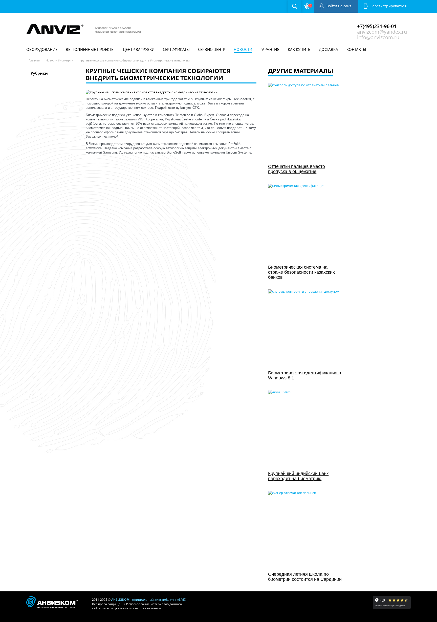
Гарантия (269, 49)
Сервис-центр (211, 49)
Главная (34, 60)
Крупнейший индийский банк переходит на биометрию (298, 476)
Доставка (328, 49)
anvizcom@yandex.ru (382, 31)
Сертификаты (176, 49)
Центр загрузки (139, 49)
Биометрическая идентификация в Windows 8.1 (304, 375)
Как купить (299, 49)
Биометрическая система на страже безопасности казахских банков (301, 272)
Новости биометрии (59, 60)
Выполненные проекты (90, 49)
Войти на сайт (338, 6)
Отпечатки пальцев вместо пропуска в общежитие (296, 169)
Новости (243, 49)
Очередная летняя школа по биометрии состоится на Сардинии (305, 577)
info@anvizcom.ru (378, 36)
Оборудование (41, 49)
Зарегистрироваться (388, 6)
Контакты (356, 49)
